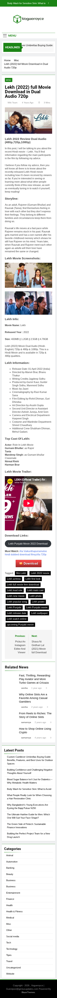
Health (9, 905)
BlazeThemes (28, 992)
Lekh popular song (17, 601)
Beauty (9, 874)
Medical (10, 917)
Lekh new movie (16, 596)
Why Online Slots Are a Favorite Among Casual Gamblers (33, 698)
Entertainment (13, 893)
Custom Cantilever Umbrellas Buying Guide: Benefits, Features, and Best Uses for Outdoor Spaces (30, 760)
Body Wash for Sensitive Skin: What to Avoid (26, 3)
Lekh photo (35, 596)
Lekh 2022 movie (40, 573)
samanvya (26, 722)
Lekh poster (38, 601)
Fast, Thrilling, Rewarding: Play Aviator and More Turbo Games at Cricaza (35, 679)
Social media (12, 936)
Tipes (9, 955)
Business (11, 880)
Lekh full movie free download (23, 584)
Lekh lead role (14, 590)
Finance (10, 899)
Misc (8, 80)
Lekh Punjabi (14, 607)
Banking (10, 868)
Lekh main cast (35, 590)
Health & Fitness (14, 911)
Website (10, 973)
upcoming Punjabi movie (20, 624)
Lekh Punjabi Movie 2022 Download (28, 543)
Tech (8, 942)
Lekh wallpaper (39, 613)
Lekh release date (16, 613)
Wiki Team (12, 102)
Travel (9, 961)
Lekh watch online (17, 619)
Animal (9, 855)
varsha (24, 688)
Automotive (11, 861)
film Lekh (21, 573)
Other (9, 930)
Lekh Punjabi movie (37, 607)
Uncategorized (13, 967)
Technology (11, 949)
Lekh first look (33, 579)
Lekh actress (14, 579)
